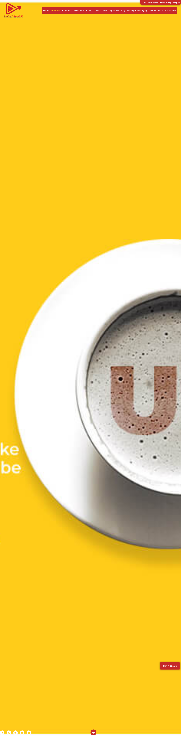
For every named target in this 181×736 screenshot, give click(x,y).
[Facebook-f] (2, 732)
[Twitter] (15, 732)
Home (46, 10)
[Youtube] (22, 732)
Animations (67, 10)
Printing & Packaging (137, 10)
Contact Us (170, 10)
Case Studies (155, 10)
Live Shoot (79, 10)
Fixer (105, 10)
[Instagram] (9, 732)
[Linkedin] (29, 732)
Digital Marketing (117, 10)
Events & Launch (93, 10)
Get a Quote (170, 666)
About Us (55, 10)
